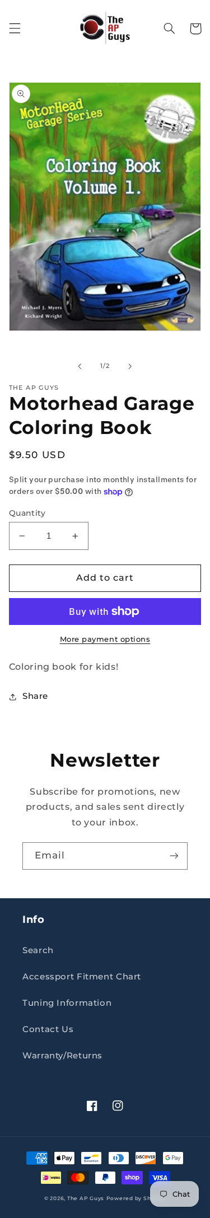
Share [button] (35, 696)
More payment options (105, 639)
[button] (14, 28)
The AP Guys (85, 1198)
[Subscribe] (174, 856)
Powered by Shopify (136, 1198)
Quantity (27, 512)
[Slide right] (130, 366)
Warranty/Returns (62, 1056)
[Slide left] (79, 366)
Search (38, 950)
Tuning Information (66, 1003)
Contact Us (47, 1029)
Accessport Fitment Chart (81, 977)
